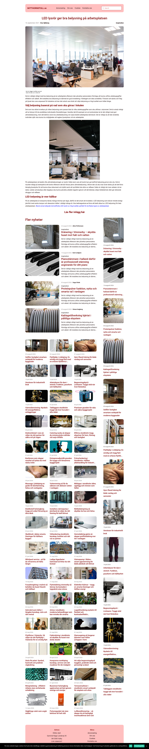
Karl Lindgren (77, 253)
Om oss (70, 8)
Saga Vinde (76, 282)
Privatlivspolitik (139, 746)
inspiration (120, 23)
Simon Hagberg (78, 309)
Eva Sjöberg (44, 23)
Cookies (77, 8)
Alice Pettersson (78, 226)
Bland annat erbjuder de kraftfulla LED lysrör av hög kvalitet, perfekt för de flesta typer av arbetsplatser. (72, 206)
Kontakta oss (87, 8)
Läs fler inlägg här (74, 212)
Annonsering (60, 8)
